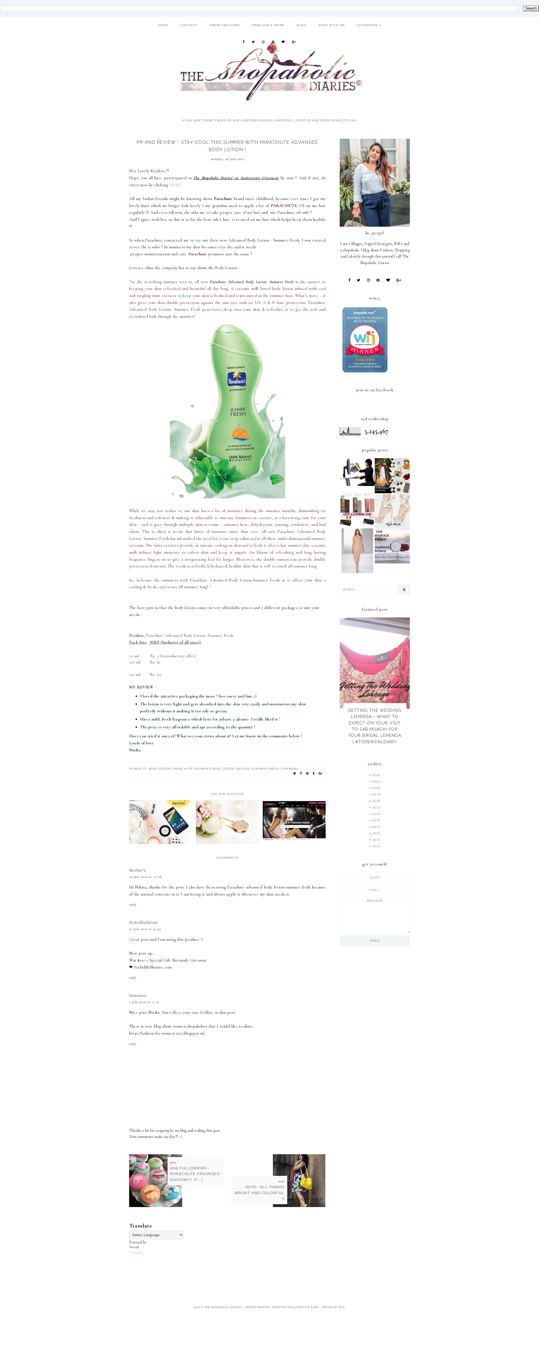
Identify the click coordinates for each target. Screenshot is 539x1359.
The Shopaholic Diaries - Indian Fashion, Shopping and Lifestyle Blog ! (262, 1307)
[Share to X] (294, 773)
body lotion (160, 768)
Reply (133, 904)
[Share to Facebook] (301, 773)
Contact (189, 25)
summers (289, 768)
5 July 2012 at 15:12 (144, 1002)
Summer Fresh (265, 768)
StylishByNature (143, 922)
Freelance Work (268, 25)
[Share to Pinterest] (307, 773)
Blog (301, 25)
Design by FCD (333, 1307)
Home (163, 25)
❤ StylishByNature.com (150, 967)
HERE (175, 184)
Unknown (137, 995)
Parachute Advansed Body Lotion (203, 768)
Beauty (140, 768)
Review (242, 768)
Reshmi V (137, 870)
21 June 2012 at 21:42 (145, 929)
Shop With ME (332, 25)
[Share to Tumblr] (314, 773)
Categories (367, 25)
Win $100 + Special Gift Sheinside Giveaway (168, 960)
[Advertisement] (231, 1268)
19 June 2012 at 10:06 (145, 876)
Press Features (225, 25)
